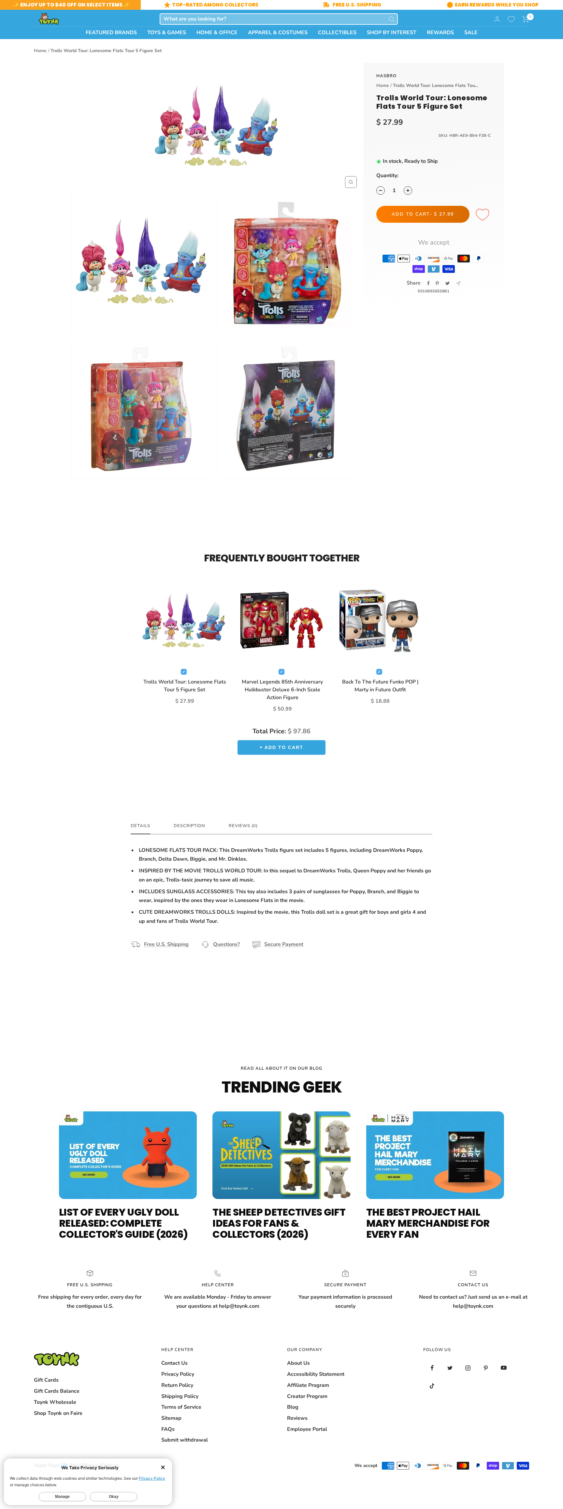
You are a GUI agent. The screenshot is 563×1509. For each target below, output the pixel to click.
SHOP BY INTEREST (391, 32)
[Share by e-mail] (458, 283)
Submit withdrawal (184, 1440)
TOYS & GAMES (166, 32)
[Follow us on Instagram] (468, 1368)
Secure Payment (283, 944)
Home (40, 51)
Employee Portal (307, 1429)
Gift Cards (46, 1380)
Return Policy (177, 1385)
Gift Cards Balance (56, 1391)
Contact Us (174, 1363)
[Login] (497, 19)
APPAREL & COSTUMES (278, 32)
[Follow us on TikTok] (432, 1386)
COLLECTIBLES (337, 32)
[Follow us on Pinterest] (486, 1368)
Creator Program (307, 1396)
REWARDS (440, 32)
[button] (525, 19)
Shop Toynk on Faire (58, 1413)
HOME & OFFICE (217, 32)
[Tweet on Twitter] (447, 283)
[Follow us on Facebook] (432, 1368)
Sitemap (171, 1418)
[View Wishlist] (511, 19)
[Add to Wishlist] (483, 215)
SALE (471, 32)
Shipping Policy (179, 1396)
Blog (292, 1407)
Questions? (226, 944)
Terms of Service (181, 1407)
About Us (298, 1363)
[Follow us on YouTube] (504, 1368)
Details (140, 826)
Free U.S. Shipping (166, 944)
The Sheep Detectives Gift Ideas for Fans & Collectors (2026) (278, 1223)
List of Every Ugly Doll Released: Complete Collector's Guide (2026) (123, 1223)
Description (189, 826)
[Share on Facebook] (428, 283)
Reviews (297, 1418)
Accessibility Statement (315, 1374)
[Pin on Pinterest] (437, 283)
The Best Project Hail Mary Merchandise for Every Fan (428, 1223)
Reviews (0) (243, 826)
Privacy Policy (177, 1374)
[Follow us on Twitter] (450, 1368)
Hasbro (386, 76)
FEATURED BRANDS (111, 32)
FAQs (168, 1429)
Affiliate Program (308, 1385)
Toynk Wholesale (55, 1402)
